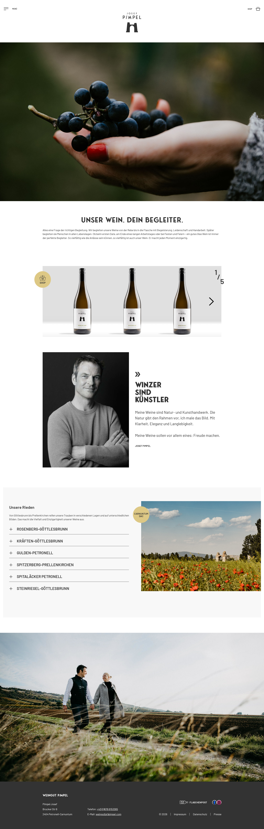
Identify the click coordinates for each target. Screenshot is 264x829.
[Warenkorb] (259, 9)
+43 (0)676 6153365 (107, 809)
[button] (69, 529)
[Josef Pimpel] (132, 22)
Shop (250, 9)
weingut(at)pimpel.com (108, 814)
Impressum (180, 814)
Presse (217, 814)
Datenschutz (200, 814)
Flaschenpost (198, 802)
